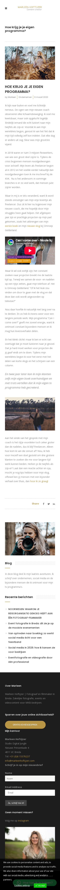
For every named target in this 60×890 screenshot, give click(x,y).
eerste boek (11, 225)
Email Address (13, 787)
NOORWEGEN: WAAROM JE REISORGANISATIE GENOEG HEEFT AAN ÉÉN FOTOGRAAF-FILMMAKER (30, 613)
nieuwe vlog (33, 225)
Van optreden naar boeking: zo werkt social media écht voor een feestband (31, 638)
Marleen (12, 97)
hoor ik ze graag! (39, 481)
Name (8, 773)
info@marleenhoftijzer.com (19, 760)
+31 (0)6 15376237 (20, 756)
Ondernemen (25, 97)
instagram (23, 820)
